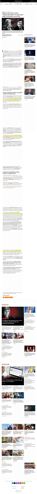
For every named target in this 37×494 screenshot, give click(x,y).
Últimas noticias (5, 304)
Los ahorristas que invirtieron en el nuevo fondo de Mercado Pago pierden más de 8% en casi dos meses (29, 375)
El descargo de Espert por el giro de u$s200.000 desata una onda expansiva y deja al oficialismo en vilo (29, 329)
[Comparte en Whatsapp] (6, 35)
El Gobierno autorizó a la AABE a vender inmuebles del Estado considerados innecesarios (29, 97)
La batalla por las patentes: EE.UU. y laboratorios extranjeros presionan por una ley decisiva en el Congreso (7, 342)
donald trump (7, 297)
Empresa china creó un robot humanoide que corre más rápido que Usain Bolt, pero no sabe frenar (29, 388)
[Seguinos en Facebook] (13, 483)
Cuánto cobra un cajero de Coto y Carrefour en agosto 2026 (7, 401)
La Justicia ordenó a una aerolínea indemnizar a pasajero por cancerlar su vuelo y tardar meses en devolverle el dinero (29, 382)
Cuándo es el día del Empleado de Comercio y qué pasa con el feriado (29, 438)
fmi (3, 297)
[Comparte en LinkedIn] (7, 35)
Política (7, 11)
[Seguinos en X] (15, 483)
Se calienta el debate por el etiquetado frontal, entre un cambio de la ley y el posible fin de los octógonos (29, 472)
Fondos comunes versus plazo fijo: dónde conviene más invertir (18, 445)
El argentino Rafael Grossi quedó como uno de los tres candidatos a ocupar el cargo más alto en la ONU (29, 85)
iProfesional (3, 11)
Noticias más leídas (5, 364)
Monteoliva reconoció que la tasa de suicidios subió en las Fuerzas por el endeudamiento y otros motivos (29, 316)
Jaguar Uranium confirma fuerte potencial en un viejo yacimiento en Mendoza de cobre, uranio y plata (7, 413)
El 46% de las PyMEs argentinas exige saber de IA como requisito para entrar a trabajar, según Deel (7, 459)
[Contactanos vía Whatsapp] (15, 488)
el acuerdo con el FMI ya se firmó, (13, 86)
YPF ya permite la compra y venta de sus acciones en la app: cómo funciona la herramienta (18, 401)
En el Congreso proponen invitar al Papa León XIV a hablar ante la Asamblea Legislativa (29, 354)
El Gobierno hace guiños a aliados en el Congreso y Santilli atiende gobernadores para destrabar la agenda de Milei (7, 355)
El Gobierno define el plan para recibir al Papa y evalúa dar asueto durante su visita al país (18, 341)
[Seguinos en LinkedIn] (18, 483)
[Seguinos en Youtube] (20, 483)
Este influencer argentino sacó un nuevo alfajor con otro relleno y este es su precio (18, 432)
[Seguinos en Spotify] (24, 483)
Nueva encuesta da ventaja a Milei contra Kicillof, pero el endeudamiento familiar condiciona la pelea (18, 329)
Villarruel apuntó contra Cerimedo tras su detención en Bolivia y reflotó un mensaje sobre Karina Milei (29, 322)
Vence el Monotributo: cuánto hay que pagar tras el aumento (12, 380)
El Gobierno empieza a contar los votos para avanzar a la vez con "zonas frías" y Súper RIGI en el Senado (7, 329)
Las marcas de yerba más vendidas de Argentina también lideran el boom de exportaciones (7, 446)
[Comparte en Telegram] (9, 35)
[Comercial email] (21, 488)
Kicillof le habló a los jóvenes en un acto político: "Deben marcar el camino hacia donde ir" (29, 45)
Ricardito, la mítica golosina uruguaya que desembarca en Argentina (29, 432)
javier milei (11, 297)
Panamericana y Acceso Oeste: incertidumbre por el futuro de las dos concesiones (7, 407)
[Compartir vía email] (10, 35)
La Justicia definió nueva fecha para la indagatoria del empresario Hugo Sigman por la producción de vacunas (7, 348)
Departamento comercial (23, 487)
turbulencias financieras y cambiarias (12, 50)
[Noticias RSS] (22, 483)
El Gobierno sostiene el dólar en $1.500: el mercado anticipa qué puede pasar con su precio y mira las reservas (29, 414)
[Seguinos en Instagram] (16, 483)
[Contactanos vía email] (13, 488)
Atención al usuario (14, 486)
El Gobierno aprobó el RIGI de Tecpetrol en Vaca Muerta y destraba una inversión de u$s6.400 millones (6, 433)
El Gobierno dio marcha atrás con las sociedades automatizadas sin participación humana (12, 322)
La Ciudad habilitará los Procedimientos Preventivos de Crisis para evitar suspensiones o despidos (29, 72)
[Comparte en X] (4, 35)
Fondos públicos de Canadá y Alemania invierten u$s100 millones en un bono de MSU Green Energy (7, 465)
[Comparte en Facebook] (3, 35)
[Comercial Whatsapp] (23, 488)
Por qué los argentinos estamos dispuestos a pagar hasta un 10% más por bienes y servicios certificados (18, 459)
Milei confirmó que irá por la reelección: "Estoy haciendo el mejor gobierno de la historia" (29, 58)
